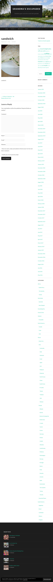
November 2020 (41, 96)
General (39, 316)
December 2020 (41, 92)
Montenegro (42, 455)
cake (41, 51)
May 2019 (40, 150)
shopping (46, 63)
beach (42, 49)
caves (47, 51)
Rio (40, 63)
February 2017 (41, 246)
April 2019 (40, 153)
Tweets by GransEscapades (44, 40)
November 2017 (41, 214)
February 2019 (41, 160)
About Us (20, 28)
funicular (47, 56)
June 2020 (40, 114)
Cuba (40, 330)
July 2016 (40, 268)
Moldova (42, 451)
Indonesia (42, 355)
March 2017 (40, 243)
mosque (47, 59)
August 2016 (41, 264)
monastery (41, 59)
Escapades (41, 319)
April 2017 (40, 239)
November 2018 (41, 171)
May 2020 (40, 118)
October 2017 (41, 218)
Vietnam (41, 401)
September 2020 (41, 103)
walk (43, 67)
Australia (41, 301)
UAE (41, 398)
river (42, 63)
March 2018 (40, 200)
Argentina (41, 505)
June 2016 (40, 271)
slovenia (41, 476)
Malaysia (42, 369)
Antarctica (41, 341)
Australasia (40, 298)
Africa (39, 284)
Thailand (41, 394)
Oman (41, 380)
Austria (41, 412)
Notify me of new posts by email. (10, 154)
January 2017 (41, 250)
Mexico (40, 516)
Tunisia (40, 294)
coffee (46, 53)
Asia (40, 344)
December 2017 (41, 210)
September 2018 (41, 178)
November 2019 (41, 132)
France (44, 56)
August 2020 (41, 107)
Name (3, 135)
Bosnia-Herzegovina (44, 416)
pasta (39, 63)
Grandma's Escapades (26, 9)
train (39, 67)
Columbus (41, 56)
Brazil (40, 509)
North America (41, 323)
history (42, 57)
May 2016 (40, 275)
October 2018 (41, 175)
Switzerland (42, 484)
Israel (41, 359)
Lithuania (42, 444)
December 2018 (41, 168)
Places (12, 28)
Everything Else (41, 308)
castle (44, 51)
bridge (45, 49)
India (41, 351)
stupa (41, 65)
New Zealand (42, 305)
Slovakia (41, 473)
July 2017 (40, 228)
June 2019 (40, 146)
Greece (41, 437)
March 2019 (40, 157)
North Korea (42, 376)
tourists (49, 65)
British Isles (42, 419)
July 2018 (40, 185)
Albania (41, 409)
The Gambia (41, 291)
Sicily (41, 469)
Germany (42, 434)
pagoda (47, 61)
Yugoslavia (47, 67)
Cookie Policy (25, 579)
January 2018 (41, 207)
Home (6, 28)
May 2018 (40, 193)
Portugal (41, 462)
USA (40, 334)
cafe (39, 51)
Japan (41, 362)
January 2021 (41, 89)
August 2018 (41, 182)
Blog (26, 28)
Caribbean (41, 512)
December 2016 (41, 253)
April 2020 (40, 121)
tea (42, 65)
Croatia (41, 423)
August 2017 (41, 225)
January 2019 (41, 164)
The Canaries (42, 487)
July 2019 (40, 142)
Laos (41, 366)
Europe (40, 405)
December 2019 (41, 128)
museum (40, 61)
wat (44, 67)
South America (41, 501)
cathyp (14, 41)
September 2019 (41, 135)
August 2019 (41, 139)
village (41, 67)
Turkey (41, 491)
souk (49, 63)
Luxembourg (42, 448)
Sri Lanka (42, 387)
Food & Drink (41, 312)
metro (39, 59)
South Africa (41, 287)
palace (50, 61)
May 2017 (40, 235)
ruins (44, 63)
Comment (3, 114)
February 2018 (41, 203)
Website (3, 144)
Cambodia (42, 348)
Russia (41, 466)
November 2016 (41, 257)
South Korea (42, 384)
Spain (41, 480)
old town (44, 61)
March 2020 (40, 125)
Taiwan (41, 391)
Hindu (50, 56)
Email (3, 140)
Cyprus (41, 426)
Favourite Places (42, 498)
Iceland (41, 441)
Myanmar (42, 373)
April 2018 (40, 196)
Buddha (49, 49)
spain (39, 65)
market (48, 57)
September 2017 (41, 221)
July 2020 (40, 110)
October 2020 (41, 100)
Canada (40, 326)
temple (45, 65)
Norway (41, 459)
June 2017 (40, 232)
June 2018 (40, 189)
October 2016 (41, 260)
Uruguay (41, 519)
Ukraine (41, 494)
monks (45, 59)
